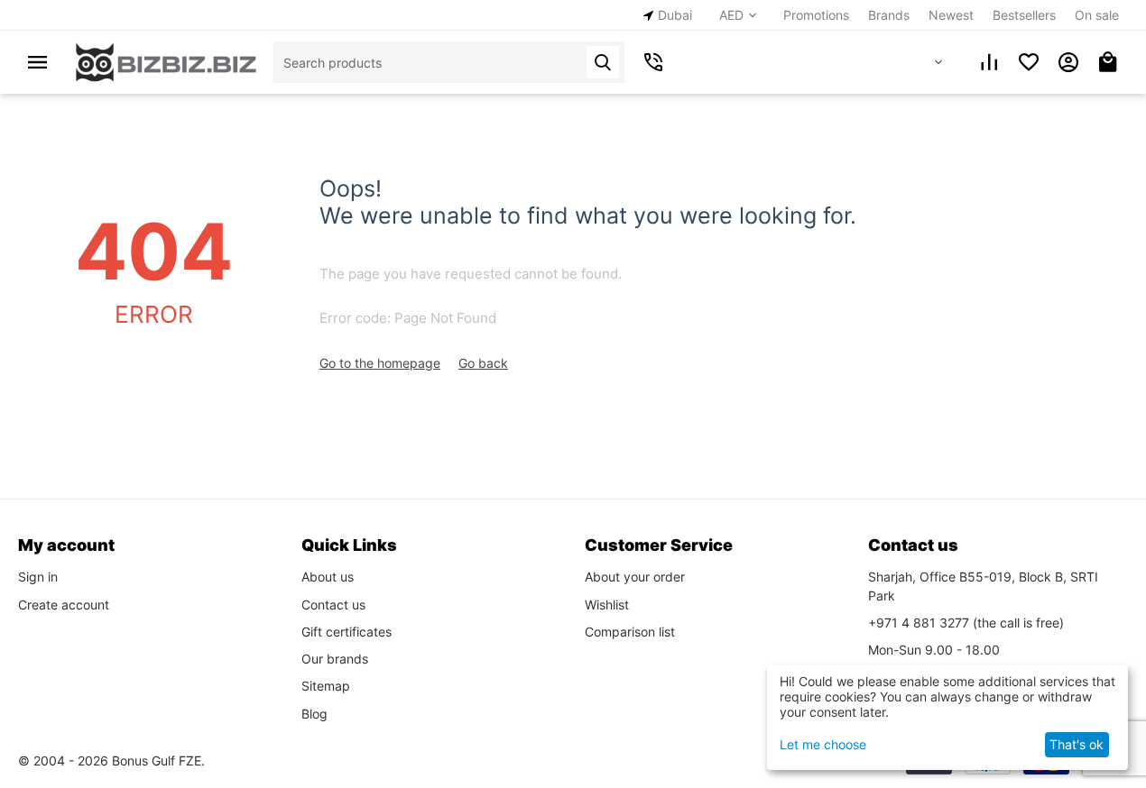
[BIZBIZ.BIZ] (166, 61)
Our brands (334, 658)
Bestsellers (1024, 15)
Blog (314, 713)
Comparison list (630, 631)
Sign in (38, 576)
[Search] (603, 62)
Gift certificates (346, 631)
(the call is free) (966, 622)
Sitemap (325, 685)
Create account (63, 604)
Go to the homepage (379, 363)
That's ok (1076, 744)
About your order (635, 576)
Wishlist (607, 604)
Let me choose (823, 744)
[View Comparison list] (989, 62)
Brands (889, 15)
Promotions (816, 15)
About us (327, 576)
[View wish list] (1028, 62)
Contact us (333, 604)
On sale (1097, 15)
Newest (951, 15)
